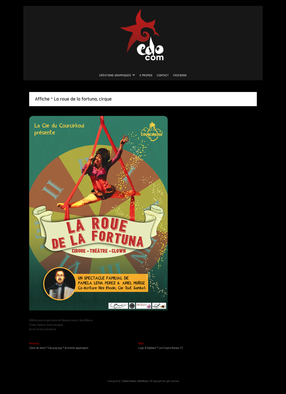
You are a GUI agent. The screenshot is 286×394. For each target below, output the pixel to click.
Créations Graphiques (115, 75)
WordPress (143, 381)
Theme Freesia (129, 381)
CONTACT (162, 75)
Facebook (180, 75)
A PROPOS (146, 75)
